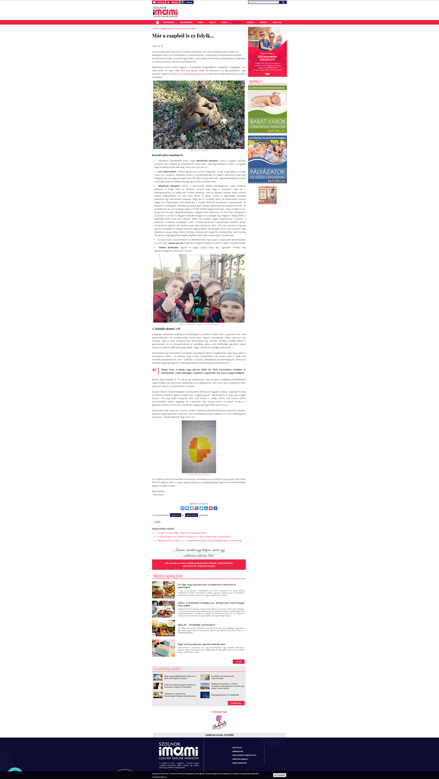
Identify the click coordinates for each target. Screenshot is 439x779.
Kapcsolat (237, 747)
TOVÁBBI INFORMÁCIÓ (159, 777)
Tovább (239, 662)
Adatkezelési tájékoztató (244, 755)
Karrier (263, 22)
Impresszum (237, 751)
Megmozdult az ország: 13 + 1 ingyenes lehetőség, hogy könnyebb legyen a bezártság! (199, 540)
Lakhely (189, 2)
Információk (186, 22)
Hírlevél (161, 2)
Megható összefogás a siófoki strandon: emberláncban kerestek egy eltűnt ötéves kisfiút (227, 686)
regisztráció (175, 515)
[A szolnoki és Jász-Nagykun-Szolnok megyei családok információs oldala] (173, 12)
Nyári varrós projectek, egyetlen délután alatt (202, 644)
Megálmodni (167, 28)
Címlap (157, 22)
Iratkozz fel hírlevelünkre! (199, 566)
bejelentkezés (191, 515)
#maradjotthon (174, 73)
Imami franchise (239, 763)
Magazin (237, 22)
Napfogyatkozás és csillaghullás (225, 695)
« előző (156, 522)
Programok (168, 22)
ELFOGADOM (279, 775)
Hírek (200, 22)
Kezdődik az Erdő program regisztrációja (222, 677)
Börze (224, 22)
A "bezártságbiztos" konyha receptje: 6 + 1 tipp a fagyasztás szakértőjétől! (193, 536)
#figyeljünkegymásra (193, 73)
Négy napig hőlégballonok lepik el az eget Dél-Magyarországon (180, 677)
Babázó (250, 22)
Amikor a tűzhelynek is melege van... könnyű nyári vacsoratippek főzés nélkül (211, 604)
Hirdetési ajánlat (240, 759)
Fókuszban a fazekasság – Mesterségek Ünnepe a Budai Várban (180, 695)
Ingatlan (277, 22)
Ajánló (212, 22)
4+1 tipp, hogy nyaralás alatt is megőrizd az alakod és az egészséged (207, 586)
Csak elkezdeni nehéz (185, 28)
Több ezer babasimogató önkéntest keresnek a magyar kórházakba (180, 686)
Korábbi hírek (236, 703)
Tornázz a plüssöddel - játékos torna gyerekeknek (181, 532)
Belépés (175, 2)
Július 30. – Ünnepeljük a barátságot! (196, 624)
